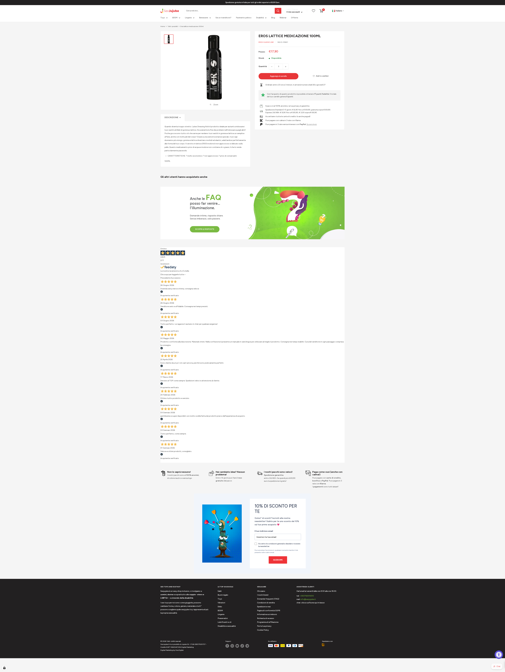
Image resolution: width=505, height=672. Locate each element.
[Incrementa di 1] (285, 66)
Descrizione (173, 117)
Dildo (220, 607)
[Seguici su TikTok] (242, 646)
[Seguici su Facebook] (227, 646)
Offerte (294, 18)
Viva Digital (179, 650)
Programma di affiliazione (267, 622)
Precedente (165, 278)
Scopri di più (312, 124)
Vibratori (221, 603)
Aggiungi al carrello (278, 76)
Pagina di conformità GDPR (268, 610)
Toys (162, 18)
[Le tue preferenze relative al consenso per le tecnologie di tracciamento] (4, 667)
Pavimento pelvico (243, 18)
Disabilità (260, 18)
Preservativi (223, 618)
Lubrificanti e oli (224, 622)
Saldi (219, 591)
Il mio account (293, 12)
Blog (273, 18)
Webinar (283, 18)
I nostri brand (262, 595)
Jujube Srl (185, 644)
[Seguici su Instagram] (232, 646)
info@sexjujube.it (308, 599)
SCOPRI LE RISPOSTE (204, 229)
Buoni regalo (223, 595)
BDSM (174, 18)
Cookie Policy (263, 630)
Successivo (176, 278)
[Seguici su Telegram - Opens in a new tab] (247, 646)
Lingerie (188, 18)
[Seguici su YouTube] (237, 646)
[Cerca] (278, 11)
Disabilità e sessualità (227, 626)
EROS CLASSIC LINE (266, 42)
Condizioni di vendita (266, 603)
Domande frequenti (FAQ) (268, 599)
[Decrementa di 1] (271, 66)
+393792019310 (307, 596)
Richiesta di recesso (265, 618)
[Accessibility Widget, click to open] (499, 654)
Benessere (203, 18)
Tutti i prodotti (173, 26)
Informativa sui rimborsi (267, 614)
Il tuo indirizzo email (264, 531)
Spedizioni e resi (264, 607)
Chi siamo (261, 591)
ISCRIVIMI (277, 560)
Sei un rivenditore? (223, 18)
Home (162, 26)
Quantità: (263, 66)
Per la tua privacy (264, 626)
